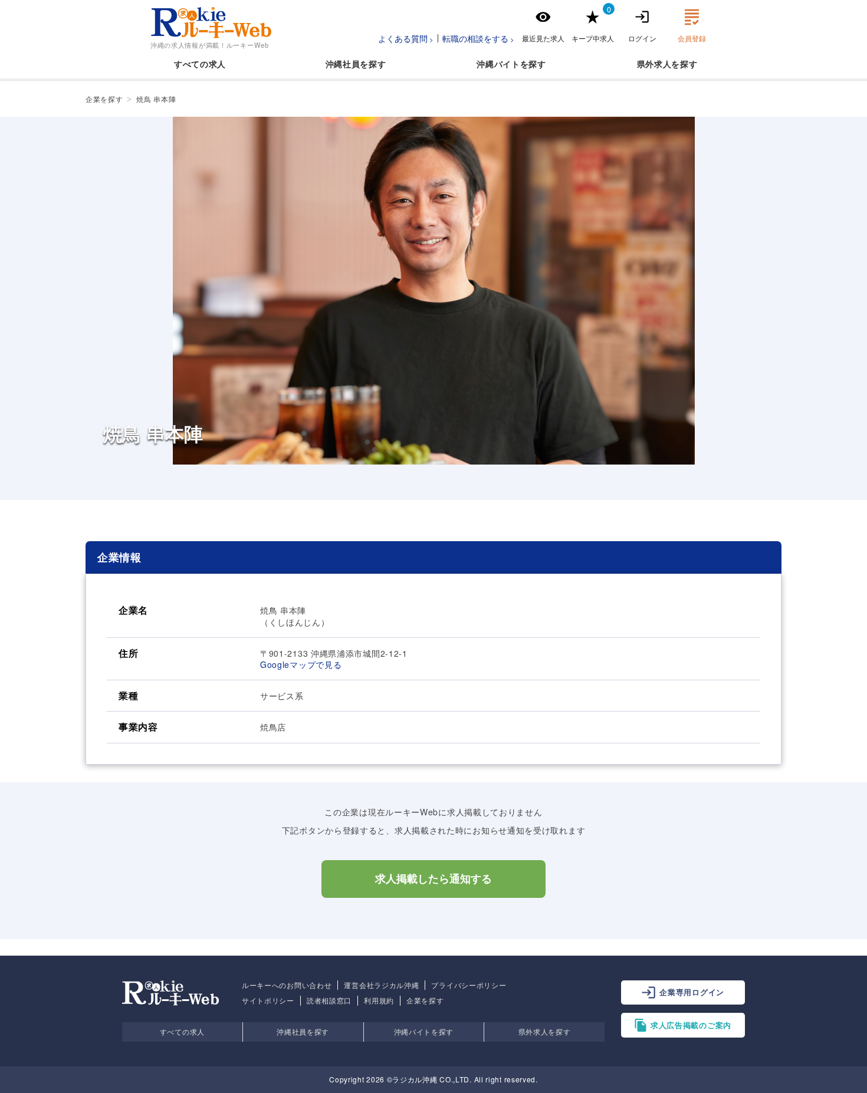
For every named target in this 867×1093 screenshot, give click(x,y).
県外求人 (654, 64)
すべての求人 (200, 64)
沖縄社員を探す (303, 1031)
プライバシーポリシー (468, 985)
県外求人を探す (544, 1031)
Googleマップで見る (300, 664)
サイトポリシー (268, 1000)
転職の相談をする (475, 38)
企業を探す (425, 1000)
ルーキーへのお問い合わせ (286, 985)
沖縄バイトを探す (424, 1031)
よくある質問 (403, 38)
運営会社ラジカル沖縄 (381, 985)
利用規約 (379, 1000)
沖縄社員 (343, 64)
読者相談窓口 (329, 1000)
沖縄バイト (498, 64)
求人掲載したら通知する (433, 879)
